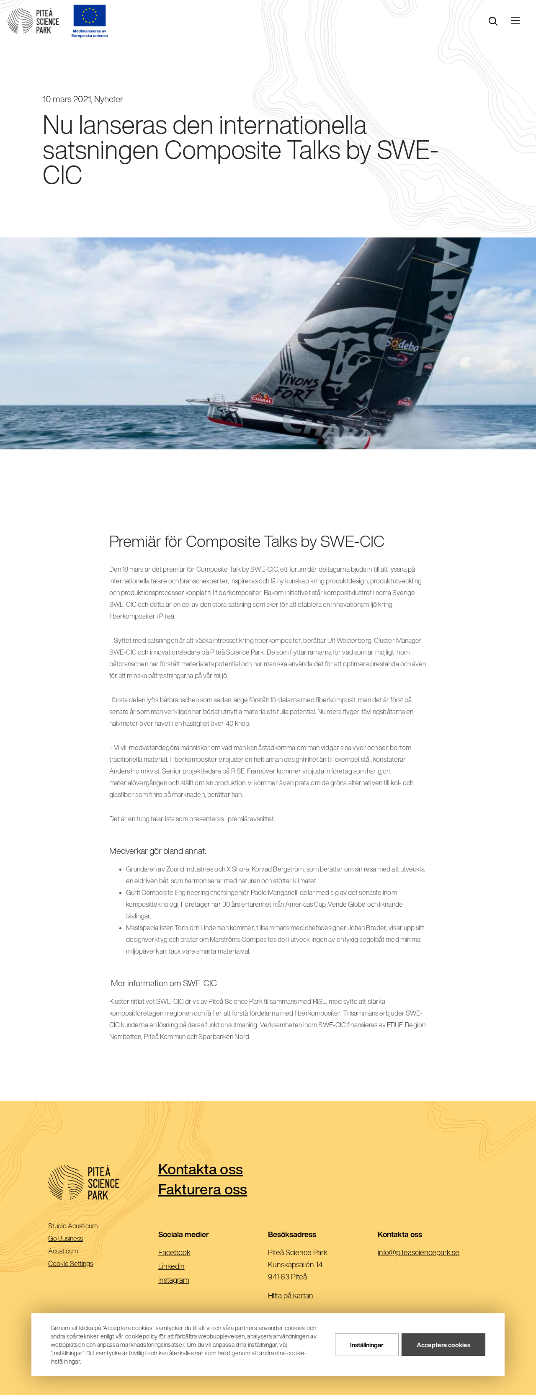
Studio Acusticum (84, 1226)
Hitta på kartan (290, 1295)
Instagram (187, 1281)
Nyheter (108, 99)
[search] (493, 21)
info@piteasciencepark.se (432, 1253)
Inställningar (367, 1345)
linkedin (184, 1267)
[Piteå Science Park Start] (103, 1182)
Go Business (77, 1239)
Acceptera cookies (443, 1345)
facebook (187, 1253)
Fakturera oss (202, 1188)
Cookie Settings (70, 1263)
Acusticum (74, 1251)
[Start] (33, 21)
